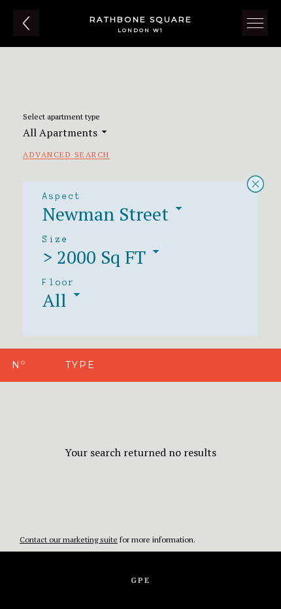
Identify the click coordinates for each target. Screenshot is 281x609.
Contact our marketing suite (69, 539)
